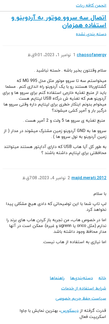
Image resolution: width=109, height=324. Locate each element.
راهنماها (57, 278)
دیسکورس (70, 311)
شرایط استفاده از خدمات (83, 288)
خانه (102, 278)
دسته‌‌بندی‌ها (81, 278)
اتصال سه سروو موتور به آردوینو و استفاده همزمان (58, 21)
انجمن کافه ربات (91, 5)
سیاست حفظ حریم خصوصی (81, 298)
